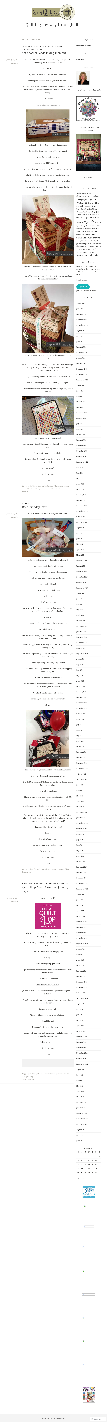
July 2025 (79, 336)
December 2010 (81, 1113)
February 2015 (81, 867)
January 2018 (81, 697)
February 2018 (81, 692)
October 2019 (81, 582)
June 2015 (79, 845)
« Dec (78, 1179)
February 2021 (81, 495)
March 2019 (80, 621)
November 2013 (82, 938)
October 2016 (81, 774)
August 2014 (80, 894)
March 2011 (80, 1097)
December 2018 (81, 637)
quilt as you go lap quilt (85, 249)
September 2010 (82, 1124)
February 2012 (81, 1037)
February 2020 (81, 561)
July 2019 (79, 599)
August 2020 (80, 528)
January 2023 (81, 407)
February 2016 (81, 812)
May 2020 (79, 544)
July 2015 (79, 840)
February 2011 (81, 1102)
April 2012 (80, 1026)
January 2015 (81, 873)
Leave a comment (28, 1079)
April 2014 (80, 911)
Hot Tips (84, 218)
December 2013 (81, 933)
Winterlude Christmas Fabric (50, 489)
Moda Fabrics (32, 486)
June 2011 (79, 1080)
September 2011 (82, 1064)
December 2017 (81, 703)
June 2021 (79, 473)
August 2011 (80, 1070)
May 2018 (79, 676)
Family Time (86, 215)
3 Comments (26, 872)
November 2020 (82, 511)
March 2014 (80, 916)
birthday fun (32, 869)
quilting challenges (44, 869)
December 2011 (81, 1048)
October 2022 (81, 418)
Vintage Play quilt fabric (60, 869)
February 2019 (81, 626)
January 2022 (81, 440)
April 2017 (80, 741)
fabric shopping (29, 46)
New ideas (80, 231)
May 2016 (79, 796)
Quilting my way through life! (53, 24)
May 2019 (79, 610)
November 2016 (82, 769)
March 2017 (80, 747)
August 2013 (80, 949)
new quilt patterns (83, 241)
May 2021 (79, 479)
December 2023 (81, 369)
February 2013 (81, 971)
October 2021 (81, 457)
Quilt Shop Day (41, 1074)
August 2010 (80, 1130)
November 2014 (82, 884)
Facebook (88, 177)
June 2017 (79, 730)
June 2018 (79, 670)
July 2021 (79, 468)
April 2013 (80, 960)
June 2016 (79, 790)
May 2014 (79, 905)
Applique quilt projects (85, 200)
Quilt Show (87, 252)
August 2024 (80, 358)
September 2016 (82, 780)
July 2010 (79, 1135)
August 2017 (80, 719)
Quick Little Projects (93, 246)
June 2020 (79, 539)
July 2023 (79, 391)
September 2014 (82, 889)
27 (82, 1173)
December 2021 (81, 446)
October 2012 (81, 993)
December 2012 (81, 982)
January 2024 (81, 364)
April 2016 (80, 801)
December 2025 (81, 320)
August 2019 (80, 593)
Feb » (83, 1179)
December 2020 (81, 506)
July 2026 (79, 309)
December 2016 (81, 763)
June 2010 (79, 1141)
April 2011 (80, 1092)
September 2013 (82, 944)
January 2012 (81, 1042)
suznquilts (14, 63)
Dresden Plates (91, 209)
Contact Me (80, 60)
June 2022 (79, 429)
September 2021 (82, 462)
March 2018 (80, 687)
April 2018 (80, 681)
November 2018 (82, 643)
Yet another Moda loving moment (44, 53)
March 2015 (80, 862)
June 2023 (79, 396)
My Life (25, 503)
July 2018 (79, 665)
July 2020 (79, 533)
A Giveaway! (27, 884)
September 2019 (82, 588)
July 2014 (79, 900)
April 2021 (80, 484)
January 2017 (81, 758)
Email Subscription (89, 262)
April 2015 (80, 856)
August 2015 (80, 834)
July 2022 (79, 424)
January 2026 (81, 314)
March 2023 (80, 402)
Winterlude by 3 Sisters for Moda (50, 187)
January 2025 (81, 347)
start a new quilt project (56, 1074)
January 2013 (81, 977)
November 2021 (82, 451)
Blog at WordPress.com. (53, 1418)
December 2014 (81, 878)
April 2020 (80, 550)
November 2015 (82, 823)
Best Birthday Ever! (34, 507)
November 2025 (82, 325)
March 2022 (80, 435)
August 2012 (80, 1004)
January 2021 (81, 500)
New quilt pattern (91, 238)
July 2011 (79, 1075)
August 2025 (80, 331)
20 (82, 1169)
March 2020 (80, 555)
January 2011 (81, 1108)
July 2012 (79, 1009)
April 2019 (80, 615)
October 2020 (81, 517)
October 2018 (81, 648)
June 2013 (79, 955)
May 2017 (79, 736)
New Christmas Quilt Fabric (50, 46)
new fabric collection (32, 49)
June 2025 (79, 342)
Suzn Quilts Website (83, 46)
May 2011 (79, 1086)
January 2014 (81, 927)
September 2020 (82, 522)
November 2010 (82, 1119)
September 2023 (82, 380)
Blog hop (91, 203)
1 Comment (26, 492)
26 (78, 1173)
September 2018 (82, 654)
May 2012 (79, 1020)
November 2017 (82, 708)
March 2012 (80, 1031)
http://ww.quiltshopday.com (47, 985)
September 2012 (82, 998)
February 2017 (81, 752)
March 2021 (80, 489)
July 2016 (79, 785)
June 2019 (79, 604)
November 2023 (82, 375)
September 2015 (82, 829)
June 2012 (79, 1015)
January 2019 (81, 632)
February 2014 (81, 922)
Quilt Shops (62, 884)
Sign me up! (83, 287)
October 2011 (81, 1059)
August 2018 (80, 659)
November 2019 (82, 577)
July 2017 (79, 725)
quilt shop (31, 1074)
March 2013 (80, 966)
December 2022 (81, 413)
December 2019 (81, 572)
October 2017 (81, 714)
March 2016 (80, 807)
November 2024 (82, 353)
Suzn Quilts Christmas (46, 486)
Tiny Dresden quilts (91, 255)
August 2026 (80, 303)
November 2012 (82, 987)
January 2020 (81, 566)
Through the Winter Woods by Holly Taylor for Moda (50, 276)
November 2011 (82, 1053)
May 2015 (79, 851)
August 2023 (80, 386)
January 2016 (81, 818)
